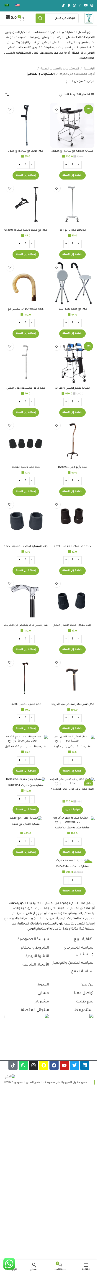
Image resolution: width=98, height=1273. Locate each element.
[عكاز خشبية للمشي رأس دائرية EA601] (72, 739)
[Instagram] (33, 1065)
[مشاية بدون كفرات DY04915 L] (25, 780)
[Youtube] (64, 1065)
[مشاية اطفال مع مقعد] (25, 818)
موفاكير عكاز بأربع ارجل (72, 230)
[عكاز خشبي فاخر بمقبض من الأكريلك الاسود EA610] (72, 678)
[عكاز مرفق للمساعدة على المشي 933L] (25, 362)
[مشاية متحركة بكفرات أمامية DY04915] (72, 820)
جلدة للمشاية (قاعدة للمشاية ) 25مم (26, 546)
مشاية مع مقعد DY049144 (72, 866)
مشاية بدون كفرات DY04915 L (26, 785)
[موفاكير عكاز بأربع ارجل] (72, 204)
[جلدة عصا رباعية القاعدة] (25, 441)
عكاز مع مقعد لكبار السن (72, 309)
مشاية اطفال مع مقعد (26, 824)
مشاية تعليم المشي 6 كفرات (72, 388)
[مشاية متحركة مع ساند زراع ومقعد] (72, 125)
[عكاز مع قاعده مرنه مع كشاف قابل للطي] (25, 739)
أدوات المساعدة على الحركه (77, 74)
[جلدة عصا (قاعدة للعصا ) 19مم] (72, 520)
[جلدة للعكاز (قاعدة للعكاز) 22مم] (72, 599)
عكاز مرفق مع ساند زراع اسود (25, 151)
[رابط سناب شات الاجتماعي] (69, 5)
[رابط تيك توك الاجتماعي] (63, 5)
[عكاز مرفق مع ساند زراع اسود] (25, 125)
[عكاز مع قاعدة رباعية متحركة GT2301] (25, 204)
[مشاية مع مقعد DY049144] (72, 861)
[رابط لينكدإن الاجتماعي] (80, 5)
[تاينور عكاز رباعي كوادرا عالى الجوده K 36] (72, 782)
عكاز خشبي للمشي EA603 (25, 704)
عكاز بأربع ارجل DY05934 (72, 467)
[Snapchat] (43, 1065)
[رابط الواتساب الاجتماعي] (74, 5)
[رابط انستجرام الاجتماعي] (92, 5)
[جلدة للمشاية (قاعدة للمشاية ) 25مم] (25, 520)
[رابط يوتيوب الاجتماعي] (86, 5)
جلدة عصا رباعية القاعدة (26, 467)
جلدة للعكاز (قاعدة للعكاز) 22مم (72, 625)
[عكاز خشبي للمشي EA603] (25, 678)
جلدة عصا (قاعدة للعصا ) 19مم (72, 546)
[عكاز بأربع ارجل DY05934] (72, 441)
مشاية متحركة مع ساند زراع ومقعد (72, 151)
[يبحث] (40, 18)
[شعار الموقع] (89, 18)
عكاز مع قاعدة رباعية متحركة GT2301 (25, 230)
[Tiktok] (13, 1065)
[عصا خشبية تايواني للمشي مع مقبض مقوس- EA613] (25, 283)
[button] (72, 175)
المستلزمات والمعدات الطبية (60, 69)
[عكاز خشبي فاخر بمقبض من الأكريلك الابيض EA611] (25, 599)
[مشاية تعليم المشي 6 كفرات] (72, 362)
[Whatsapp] (23, 1065)
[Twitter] (74, 1065)
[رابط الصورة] (71, 1036)
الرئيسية (89, 69)
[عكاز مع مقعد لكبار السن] (72, 283)
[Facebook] (54, 1065)
